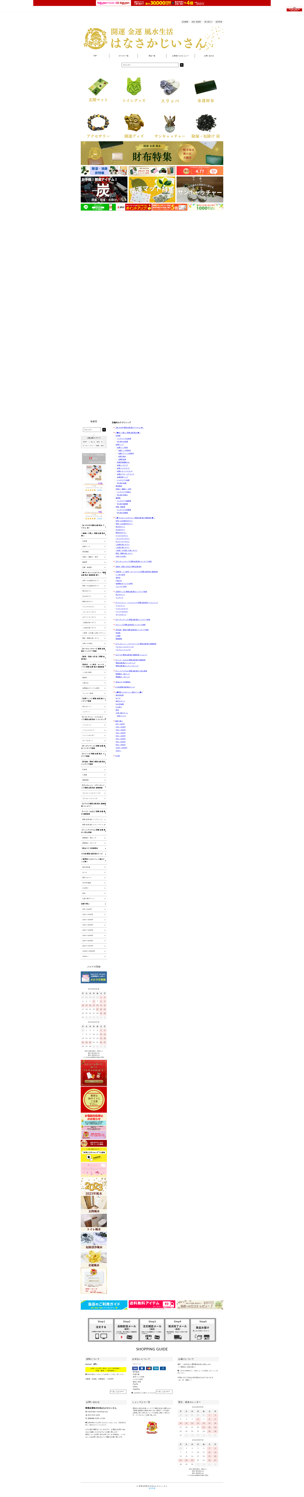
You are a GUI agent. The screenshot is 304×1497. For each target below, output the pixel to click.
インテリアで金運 (123, 480)
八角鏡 (118, 636)
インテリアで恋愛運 (124, 510)
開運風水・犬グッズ (123, 677)
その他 (117, 756)
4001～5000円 (121, 736)
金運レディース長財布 (126, 453)
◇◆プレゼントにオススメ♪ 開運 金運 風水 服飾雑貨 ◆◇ (135, 518)
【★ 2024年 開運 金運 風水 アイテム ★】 (129, 427)
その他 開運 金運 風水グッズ (125, 687)
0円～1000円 (120, 724)
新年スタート (120, 701)
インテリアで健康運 (124, 501)
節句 (117, 710)
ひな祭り (119, 707)
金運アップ (120, 444)
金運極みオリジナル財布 (124, 583)
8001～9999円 (121, 745)
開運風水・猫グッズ (123, 674)
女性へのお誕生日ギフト (124, 521)
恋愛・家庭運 (120, 507)
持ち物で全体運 (122, 441)
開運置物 (119, 639)
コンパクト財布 (121, 586)
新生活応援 (120, 695)
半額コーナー (121, 716)
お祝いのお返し (121, 556)
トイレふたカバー (122, 608)
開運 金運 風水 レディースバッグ (127, 666)
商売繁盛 (119, 486)
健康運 (118, 498)
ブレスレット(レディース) (125, 647)
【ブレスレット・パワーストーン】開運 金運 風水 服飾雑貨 (135, 644)
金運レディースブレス (125, 471)
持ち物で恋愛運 (122, 513)
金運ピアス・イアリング (125, 474)
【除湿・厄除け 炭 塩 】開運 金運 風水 (128, 566)
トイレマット (120, 606)
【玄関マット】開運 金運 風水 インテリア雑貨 (131, 592)
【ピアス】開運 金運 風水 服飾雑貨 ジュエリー (131, 655)
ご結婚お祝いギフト (123, 544)
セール (118, 698)
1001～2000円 (121, 727)
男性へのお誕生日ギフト (124, 524)
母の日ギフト (120, 527)
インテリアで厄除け (124, 492)
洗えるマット (120, 594)
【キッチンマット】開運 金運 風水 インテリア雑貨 (132, 620)
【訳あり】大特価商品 (123, 682)
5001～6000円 (121, 739)
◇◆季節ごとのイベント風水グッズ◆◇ (129, 692)
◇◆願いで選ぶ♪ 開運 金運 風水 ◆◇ (127, 433)
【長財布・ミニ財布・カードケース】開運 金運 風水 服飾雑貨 (136, 572)
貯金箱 (118, 633)
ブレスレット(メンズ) (123, 650)
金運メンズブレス (123, 468)
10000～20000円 (121, 748)
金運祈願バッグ (122, 477)
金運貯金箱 (122, 459)
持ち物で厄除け (122, 495)
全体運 (118, 436)
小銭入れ (119, 580)
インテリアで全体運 (124, 438)
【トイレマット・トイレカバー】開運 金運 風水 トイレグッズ (136, 603)
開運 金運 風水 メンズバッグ (125, 663)
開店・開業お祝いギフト (124, 553)
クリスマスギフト (122, 536)
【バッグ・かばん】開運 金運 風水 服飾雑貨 (130, 660)
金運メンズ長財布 (124, 450)
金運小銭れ (122, 456)
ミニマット (120, 597)
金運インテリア (122, 465)
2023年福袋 (120, 704)
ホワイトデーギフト (123, 541)
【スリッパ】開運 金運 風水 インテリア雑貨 (130, 625)
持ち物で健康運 (122, 504)
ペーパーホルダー (122, 611)
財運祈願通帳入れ (123, 462)
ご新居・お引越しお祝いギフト (126, 550)
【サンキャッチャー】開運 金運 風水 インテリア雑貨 (133, 561)
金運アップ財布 (122, 447)
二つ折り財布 (120, 575)
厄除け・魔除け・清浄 (123, 489)
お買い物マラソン (122, 713)
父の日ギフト (120, 530)
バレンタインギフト (123, 538)
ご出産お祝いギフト (123, 547)
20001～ (118, 751)
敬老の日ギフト (121, 533)
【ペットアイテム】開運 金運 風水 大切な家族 (131, 671)
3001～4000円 (121, 733)
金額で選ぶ (119, 721)
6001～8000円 (121, 742)
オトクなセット (121, 614)
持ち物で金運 (121, 483)
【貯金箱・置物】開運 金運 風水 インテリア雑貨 (132, 630)
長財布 (118, 578)
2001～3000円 (121, 730)
